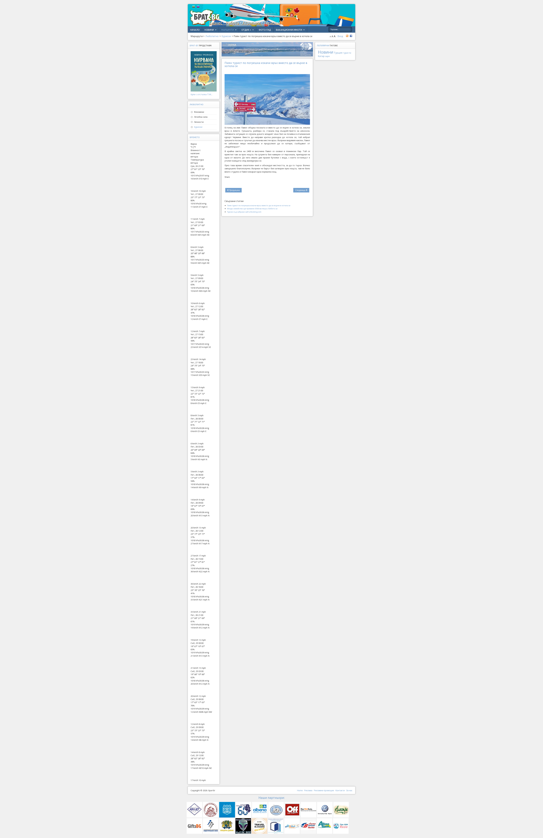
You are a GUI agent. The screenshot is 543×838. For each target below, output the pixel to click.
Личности (199, 122)
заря (327, 56)
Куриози (198, 127)
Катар (321, 56)
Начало (195, 30)
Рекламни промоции (324, 790)
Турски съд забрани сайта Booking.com (244, 212)
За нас (349, 790)
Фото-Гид (265, 30)
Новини (209, 30)
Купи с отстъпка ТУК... (201, 94)
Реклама (308, 790)
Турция (338, 52)
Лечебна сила (200, 117)
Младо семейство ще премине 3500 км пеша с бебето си (252, 208)
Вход (340, 36)
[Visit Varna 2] (267, 49)
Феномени (199, 112)
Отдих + (246, 30)
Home (300, 790)
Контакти (340, 790)
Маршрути (227, 30)
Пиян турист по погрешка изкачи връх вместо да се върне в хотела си (258, 205)
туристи (347, 52)
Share (227, 177)
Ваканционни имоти (289, 30)
